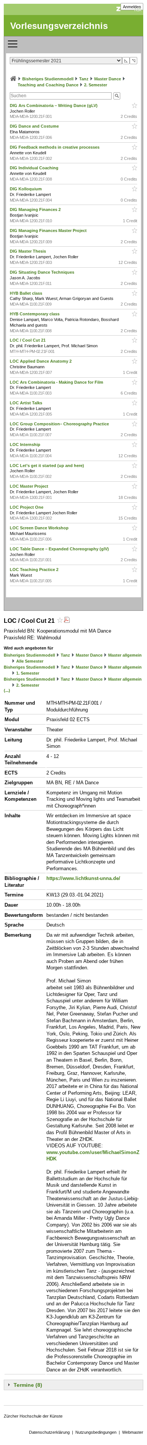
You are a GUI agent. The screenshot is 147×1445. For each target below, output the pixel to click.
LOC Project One (27, 507)
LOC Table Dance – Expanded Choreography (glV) (60, 549)
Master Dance (107, 79)
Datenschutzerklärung (49, 1432)
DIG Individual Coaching (35, 168)
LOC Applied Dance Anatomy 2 (41, 361)
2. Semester (95, 85)
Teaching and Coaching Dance (48, 85)
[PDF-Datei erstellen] (67, 621)
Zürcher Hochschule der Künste (33, 1416)
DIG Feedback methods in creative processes (55, 147)
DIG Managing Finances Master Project (49, 230)
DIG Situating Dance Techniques (42, 272)
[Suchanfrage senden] (116, 95)
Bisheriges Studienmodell (48, 79)
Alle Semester (29, 661)
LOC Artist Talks (26, 403)
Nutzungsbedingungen (95, 1432)
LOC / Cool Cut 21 (28, 340)
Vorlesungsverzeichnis (59, 26)
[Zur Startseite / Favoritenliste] (13, 79)
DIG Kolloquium (26, 189)
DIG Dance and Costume (35, 126)
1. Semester (27, 673)
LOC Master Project (29, 486)
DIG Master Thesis (28, 251)
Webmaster (132, 1432)
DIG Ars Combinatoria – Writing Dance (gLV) (54, 105)
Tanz (84, 79)
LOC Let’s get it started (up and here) (47, 465)
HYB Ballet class (26, 293)
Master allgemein (125, 655)
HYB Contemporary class (35, 314)
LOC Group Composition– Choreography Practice (60, 424)
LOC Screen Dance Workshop (40, 528)
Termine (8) (28, 1385)
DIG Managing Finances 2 (36, 209)
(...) (7, 690)
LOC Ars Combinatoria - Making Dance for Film (57, 382)
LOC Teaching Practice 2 (35, 569)
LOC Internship (25, 444)
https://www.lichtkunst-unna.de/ (83, 878)
